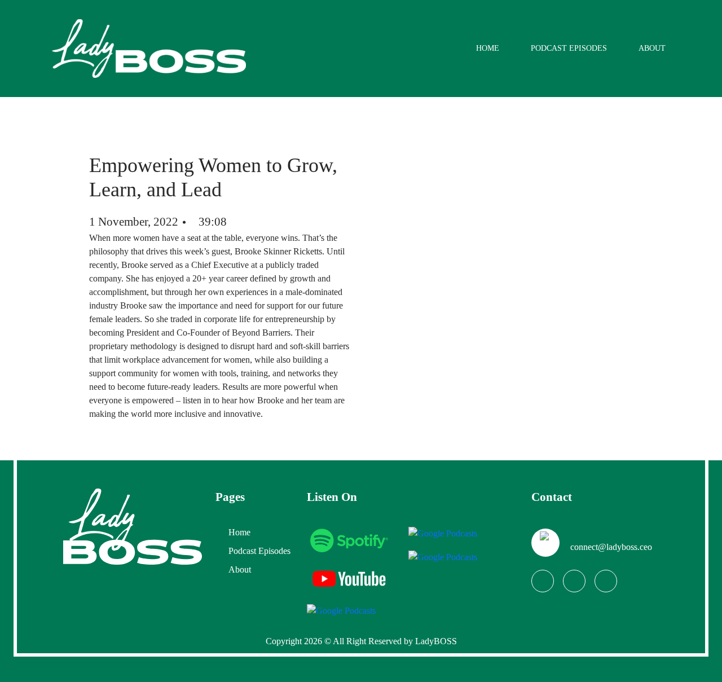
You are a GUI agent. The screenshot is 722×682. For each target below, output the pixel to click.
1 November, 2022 (133, 221)
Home (487, 48)
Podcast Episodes (569, 48)
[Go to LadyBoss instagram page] (574, 581)
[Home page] (132, 525)
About (652, 48)
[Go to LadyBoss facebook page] (542, 581)
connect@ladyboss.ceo (611, 547)
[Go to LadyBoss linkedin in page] (606, 581)
